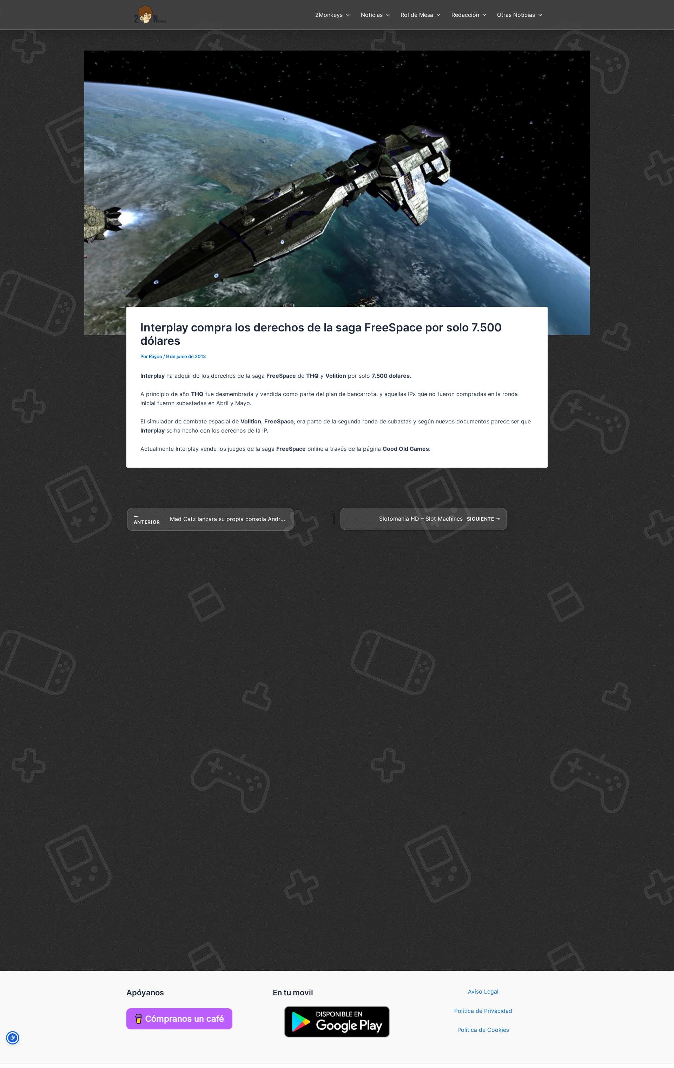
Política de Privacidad (483, 1010)
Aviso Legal (483, 991)
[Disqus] (337, 619)
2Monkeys (329, 14)
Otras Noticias (516, 14)
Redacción (465, 14)
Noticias (372, 14)
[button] (346, 15)
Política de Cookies (483, 1029)
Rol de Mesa (417, 14)
